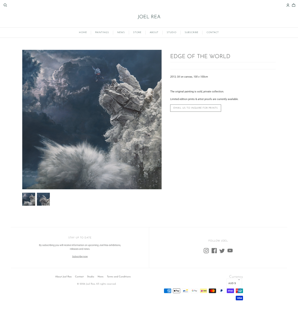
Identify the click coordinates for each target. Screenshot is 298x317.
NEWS (121, 32)
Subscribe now (80, 256)
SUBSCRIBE (191, 32)
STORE (137, 32)
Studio (90, 276)
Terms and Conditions (119, 276)
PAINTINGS (102, 32)
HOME (83, 32)
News (100, 276)
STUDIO (171, 32)
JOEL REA (149, 17)
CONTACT (213, 32)
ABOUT (154, 32)
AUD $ (232, 283)
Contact (79, 276)
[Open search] (5, 5)
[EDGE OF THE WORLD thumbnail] (28, 199)
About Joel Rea (63, 276)
